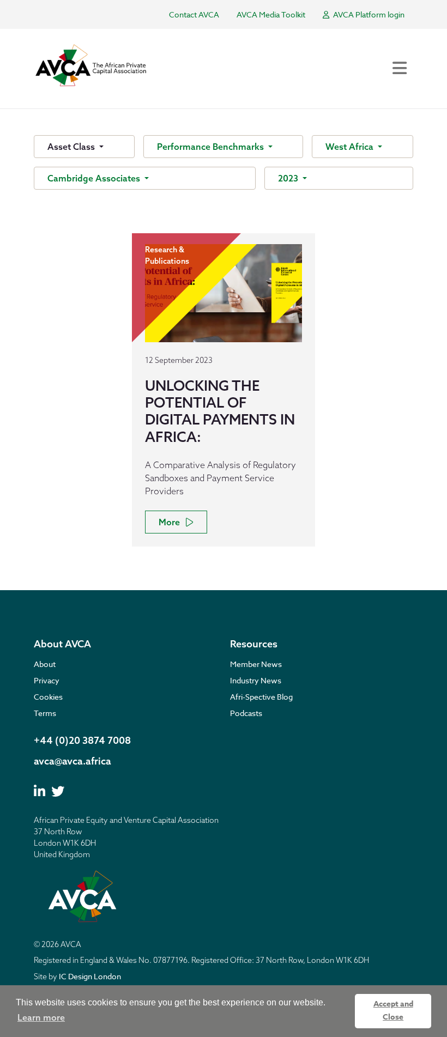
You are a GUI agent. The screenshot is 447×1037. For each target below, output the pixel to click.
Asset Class (72, 146)
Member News (256, 664)
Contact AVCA (194, 14)
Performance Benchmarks (211, 146)
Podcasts (246, 713)
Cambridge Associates (94, 178)
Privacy (46, 680)
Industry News (255, 680)
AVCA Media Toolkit (271, 14)
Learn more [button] (41, 1017)
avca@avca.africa (72, 761)
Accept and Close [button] (393, 1010)
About (45, 664)
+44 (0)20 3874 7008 (82, 740)
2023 (289, 178)
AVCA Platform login (367, 14)
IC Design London (90, 976)
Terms (45, 713)
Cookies (48, 697)
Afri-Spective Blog (261, 697)
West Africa (350, 146)
